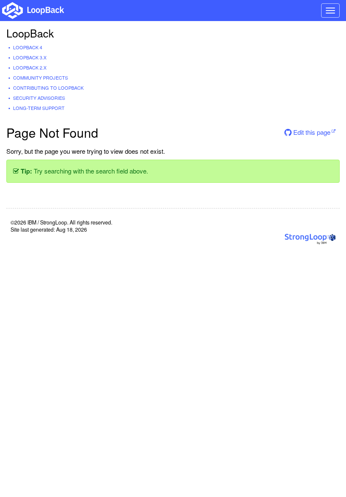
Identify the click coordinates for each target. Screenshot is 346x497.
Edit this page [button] (311, 132)
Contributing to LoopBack (48, 87)
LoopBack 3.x (29, 57)
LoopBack (30, 32)
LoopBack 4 (27, 47)
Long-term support (39, 107)
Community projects (40, 77)
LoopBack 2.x (29, 67)
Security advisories (39, 97)
